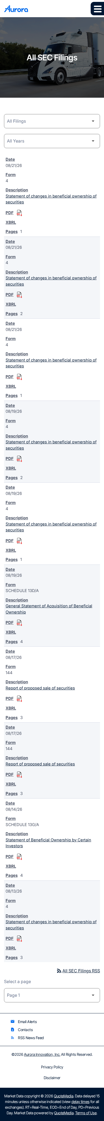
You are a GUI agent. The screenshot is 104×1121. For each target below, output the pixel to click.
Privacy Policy (52, 1067)
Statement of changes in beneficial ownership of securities (51, 199)
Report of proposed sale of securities (40, 688)
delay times (80, 1101)
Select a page (17, 981)
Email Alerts (23, 1021)
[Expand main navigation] (97, 8)
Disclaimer (52, 1078)
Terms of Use (86, 1113)
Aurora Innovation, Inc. (42, 1054)
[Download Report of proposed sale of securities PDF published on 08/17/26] (19, 699)
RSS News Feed (27, 1037)
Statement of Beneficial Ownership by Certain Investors (48, 843)
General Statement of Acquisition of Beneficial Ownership (49, 609)
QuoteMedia (63, 1096)
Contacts (21, 1029)
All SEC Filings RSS (78, 970)
